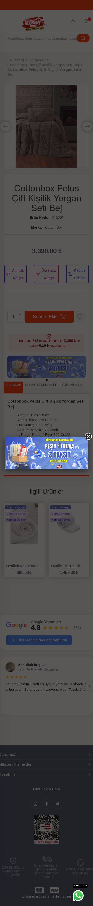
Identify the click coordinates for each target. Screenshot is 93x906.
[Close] (88, 436)
